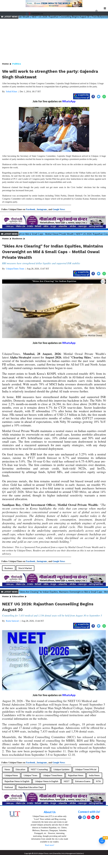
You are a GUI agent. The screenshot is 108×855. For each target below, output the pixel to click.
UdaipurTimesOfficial (85, 769)
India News (94, 775)
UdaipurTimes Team (15, 268)
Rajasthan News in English (16, 781)
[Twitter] (84, 817)
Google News (59, 209)
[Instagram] (88, 817)
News (7, 769)
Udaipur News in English (46, 781)
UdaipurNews (11, 775)
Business (17, 238)
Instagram (42, 209)
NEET (67, 781)
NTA (98, 781)
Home (5, 63)
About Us (50, 812)
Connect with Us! (89, 811)
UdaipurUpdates (61, 769)
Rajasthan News (75, 775)
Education (18, 596)
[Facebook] (80, 817)
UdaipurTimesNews (52, 775)
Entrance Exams (82, 781)
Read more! (49, 845)
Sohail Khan (11, 91)
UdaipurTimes (30, 775)
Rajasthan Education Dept (30, 787)
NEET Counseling (39, 769)
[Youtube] (97, 817)
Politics (16, 63)
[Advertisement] (54, 41)
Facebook (30, 209)
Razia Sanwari (12, 621)
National (8, 787)
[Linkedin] (93, 817)
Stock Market (25, 568)
